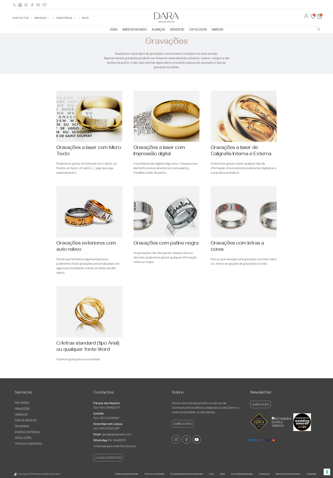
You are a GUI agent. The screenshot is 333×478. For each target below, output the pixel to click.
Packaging (22, 426)
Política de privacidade (126, 473)
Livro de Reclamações (242, 473)
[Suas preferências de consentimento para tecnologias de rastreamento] (327, 472)
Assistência (64, 18)
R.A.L (211, 473)
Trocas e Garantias (28, 443)
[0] (319, 18)
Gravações (22, 408)
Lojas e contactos (108, 458)
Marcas (217, 29)
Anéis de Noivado (134, 29)
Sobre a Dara (183, 424)
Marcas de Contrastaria (288, 473)
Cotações (311, 473)
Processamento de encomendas (186, 473)
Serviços (40, 18)
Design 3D (177, 29)
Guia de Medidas (26, 420)
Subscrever (260, 404)
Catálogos (198, 29)
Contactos (20, 18)
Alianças (158, 29)
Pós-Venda (22, 402)
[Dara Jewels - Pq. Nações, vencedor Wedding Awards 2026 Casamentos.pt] (302, 422)
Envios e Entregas (27, 432)
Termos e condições (154, 473)
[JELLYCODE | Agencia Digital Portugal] (15, 473)
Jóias (113, 29)
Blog (85, 18)
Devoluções (23, 437)
